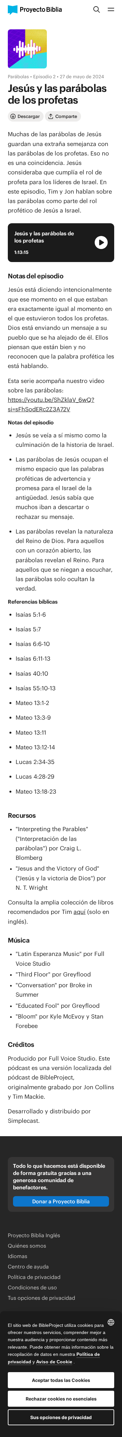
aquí (80, 912)
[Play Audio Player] (101, 242)
